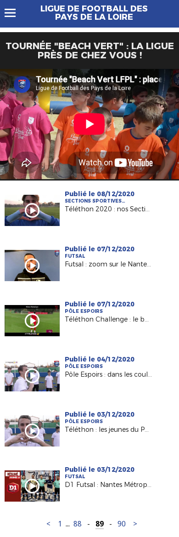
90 (121, 524)
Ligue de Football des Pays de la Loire (94, 13)
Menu (14, 12)
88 (77, 524)
